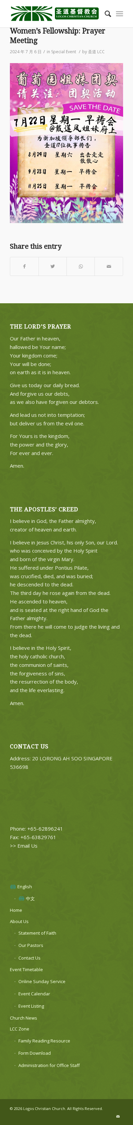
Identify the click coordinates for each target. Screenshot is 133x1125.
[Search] (104, 13)
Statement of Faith (37, 933)
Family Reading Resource (44, 1041)
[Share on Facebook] (24, 266)
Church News (23, 1018)
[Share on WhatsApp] (80, 266)
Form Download (34, 1053)
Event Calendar (34, 994)
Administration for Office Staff (49, 1065)
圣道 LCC (96, 52)
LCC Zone (19, 1029)
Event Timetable (26, 969)
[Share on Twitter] (52, 266)
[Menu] (119, 13)
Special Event (63, 52)
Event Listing (31, 1006)
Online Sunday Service (41, 981)
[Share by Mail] (108, 266)
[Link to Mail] (118, 1116)
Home (16, 910)
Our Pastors (30, 945)
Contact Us (29, 958)
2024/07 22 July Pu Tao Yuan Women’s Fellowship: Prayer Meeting (58, 31)
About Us (19, 921)
